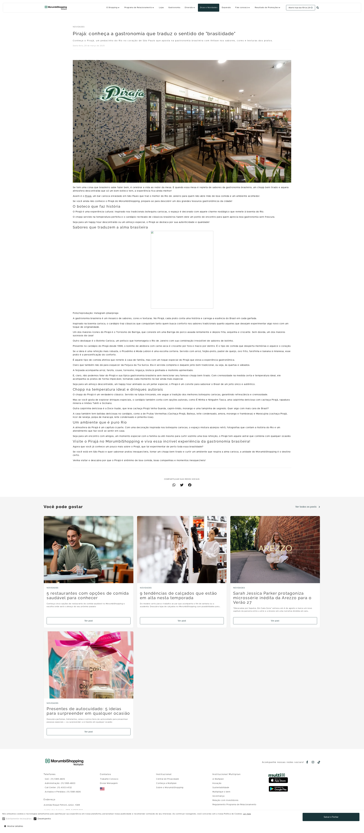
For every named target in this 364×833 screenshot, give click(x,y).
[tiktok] (319, 762)
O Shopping (111, 8)
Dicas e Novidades (208, 8)
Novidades (78, 27)
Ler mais (247, 814)
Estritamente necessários (18, 819)
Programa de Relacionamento (138, 8)
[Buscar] (318, 8)
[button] (113, 8)
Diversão (189, 8)
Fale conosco (241, 8)
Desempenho (44, 819)
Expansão (226, 8)
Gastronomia (174, 8)
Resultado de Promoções (266, 8)
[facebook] (307, 762)
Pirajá (88, 196)
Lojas (161, 8)
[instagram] (313, 762)
